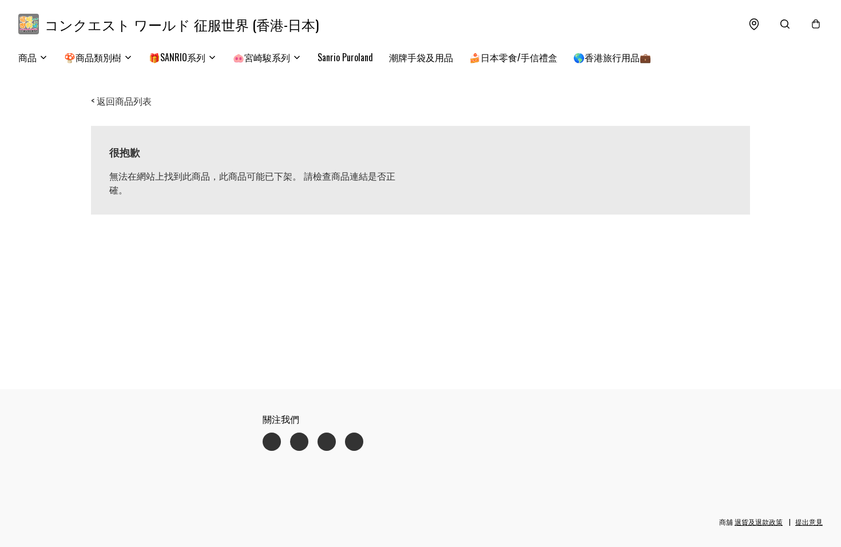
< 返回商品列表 (121, 101)
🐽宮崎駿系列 (261, 57)
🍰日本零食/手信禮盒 (513, 57)
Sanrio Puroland (345, 57)
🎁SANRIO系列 (177, 57)
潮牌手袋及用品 (421, 57)
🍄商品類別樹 (92, 57)
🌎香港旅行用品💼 (612, 57)
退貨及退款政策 (759, 521)
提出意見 (809, 521)
